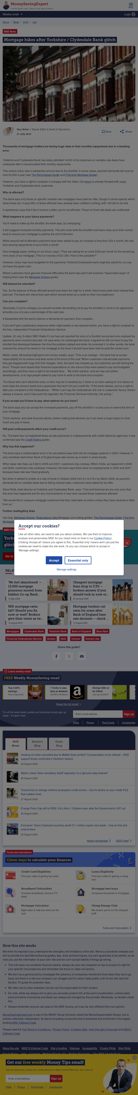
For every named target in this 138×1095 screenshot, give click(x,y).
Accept (54, 560)
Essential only (78, 560)
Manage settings (66, 569)
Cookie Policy (102, 538)
